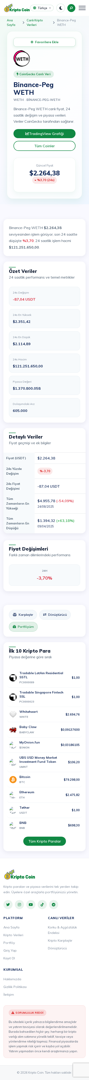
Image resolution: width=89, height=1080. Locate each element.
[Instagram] (19, 904)
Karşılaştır (26, 615)
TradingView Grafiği (46, 133)
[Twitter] (8, 904)
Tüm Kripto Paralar (44, 841)
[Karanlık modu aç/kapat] (60, 8)
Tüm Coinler (44, 146)
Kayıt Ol (9, 958)
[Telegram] (53, 904)
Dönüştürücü (57, 615)
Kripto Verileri (13, 935)
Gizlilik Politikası (15, 987)
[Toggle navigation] (82, 7)
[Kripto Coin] (19, 874)
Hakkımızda (12, 979)
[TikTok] (42, 904)
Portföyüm (26, 627)
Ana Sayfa (11, 22)
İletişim (8, 995)
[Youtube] (30, 904)
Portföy (9, 943)
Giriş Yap (10, 950)
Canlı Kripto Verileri (35, 22)
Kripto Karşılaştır (60, 940)
